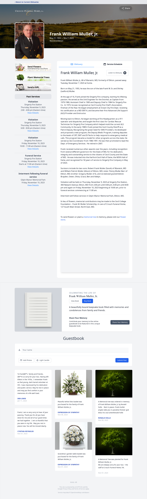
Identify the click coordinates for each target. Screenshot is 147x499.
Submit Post (122, 360)
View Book (75, 301)
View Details (33, 113)
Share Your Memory (120, 322)
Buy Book (87, 301)
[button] (73, 384)
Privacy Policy (67, 489)
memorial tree (90, 217)
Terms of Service (79, 489)
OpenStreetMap (76, 492)
